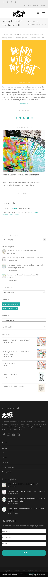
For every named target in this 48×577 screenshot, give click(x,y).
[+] (24, 151)
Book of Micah (34, 34)
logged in (14, 208)
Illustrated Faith (24, 34)
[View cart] (37, 12)
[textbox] (24, 320)
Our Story (5, 448)
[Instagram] (16, 2)
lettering (18, 37)
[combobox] (24, 320)
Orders (43, 6)
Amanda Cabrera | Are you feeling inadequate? (21, 174)
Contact (4, 457)
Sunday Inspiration (35, 37)
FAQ (3, 453)
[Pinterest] (12, 2)
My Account (27, 6)
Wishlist (35, 6)
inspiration (11, 37)
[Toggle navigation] (43, 13)
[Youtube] (8, 2)
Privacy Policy (6, 472)
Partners (5, 462)
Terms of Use (24, 103)
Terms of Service (8, 467)
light (22, 37)
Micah (26, 37)
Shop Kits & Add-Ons (10, 308)
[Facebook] (4, 2)
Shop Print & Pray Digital (11, 304)
